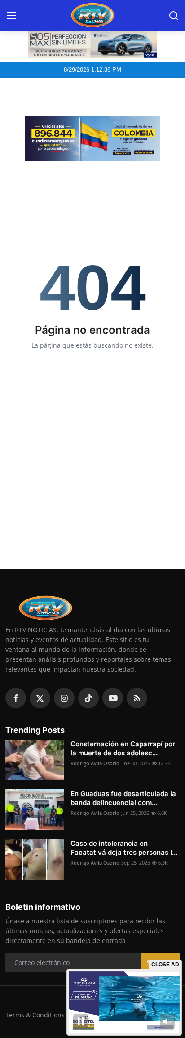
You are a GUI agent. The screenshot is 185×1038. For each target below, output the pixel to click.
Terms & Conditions (35, 1015)
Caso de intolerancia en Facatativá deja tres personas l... (123, 848)
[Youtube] (112, 698)
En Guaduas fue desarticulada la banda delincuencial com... (123, 798)
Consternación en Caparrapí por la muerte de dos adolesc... (122, 748)
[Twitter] (40, 698)
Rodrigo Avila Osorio (94, 763)
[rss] (137, 698)
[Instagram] (64, 698)
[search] (174, 16)
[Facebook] (15, 698)
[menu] (11, 16)
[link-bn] (92, 138)
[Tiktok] (88, 698)
